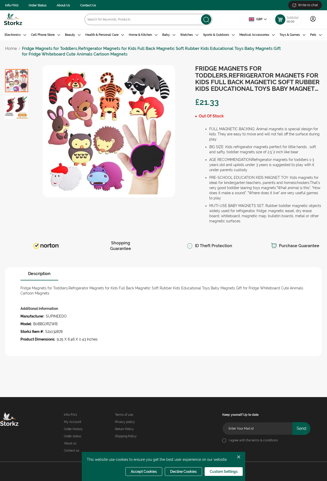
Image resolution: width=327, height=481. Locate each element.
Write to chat (308, 5)
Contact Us (88, 5)
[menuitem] (15, 34)
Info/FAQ (11, 5)
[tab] (163, 34)
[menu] (163, 34)
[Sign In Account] (313, 23)
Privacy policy (125, 422)
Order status (72, 436)
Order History (73, 429)
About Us (63, 5)
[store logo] (13, 19)
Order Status (37, 5)
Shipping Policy (126, 436)
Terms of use (124, 415)
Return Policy (124, 429)
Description (39, 273)
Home (11, 48)
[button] (258, 19)
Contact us (71, 450)
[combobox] (148, 19)
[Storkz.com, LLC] (14, 419)
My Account (72, 422)
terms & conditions (264, 440)
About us (70, 443)
